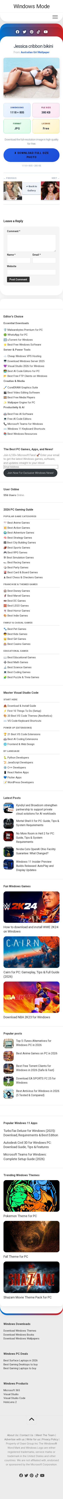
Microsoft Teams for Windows (25, 423)
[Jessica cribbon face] (50, 199)
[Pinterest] (31, 32)
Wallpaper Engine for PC (21, 402)
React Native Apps (18, 772)
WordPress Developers (21, 782)
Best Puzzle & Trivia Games (23, 677)
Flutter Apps (15, 777)
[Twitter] (24, 32)
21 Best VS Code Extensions (24, 734)
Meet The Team (45, 1435)
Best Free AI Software (20, 414)
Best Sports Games (19, 547)
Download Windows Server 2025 (26, 361)
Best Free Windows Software (24, 344)
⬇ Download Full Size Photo (31, 155)
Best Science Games (19, 667)
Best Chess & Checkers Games (24, 577)
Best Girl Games (17, 639)
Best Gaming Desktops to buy (21, 1364)
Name (11, 254)
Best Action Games (19, 527)
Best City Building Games (21, 542)
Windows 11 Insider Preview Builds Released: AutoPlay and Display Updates (35, 866)
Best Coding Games (19, 672)
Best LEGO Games (18, 605)
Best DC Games (17, 600)
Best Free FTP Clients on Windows (27, 376)
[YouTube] (45, 32)
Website (11, 266)
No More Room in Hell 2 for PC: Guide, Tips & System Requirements (35, 838)
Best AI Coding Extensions (23, 739)
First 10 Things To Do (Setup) (24, 710)
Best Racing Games (19, 562)
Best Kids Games (17, 634)
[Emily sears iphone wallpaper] (13, 199)
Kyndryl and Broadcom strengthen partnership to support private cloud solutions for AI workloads (36, 809)
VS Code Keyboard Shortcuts (24, 720)
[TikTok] (38, 32)
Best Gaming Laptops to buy (20, 1368)
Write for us (33, 1439)
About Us (12, 1435)
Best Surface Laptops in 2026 (21, 1360)
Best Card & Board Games (23, 572)
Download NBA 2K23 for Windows (27, 1017)
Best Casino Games (19, 644)
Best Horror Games (19, 610)
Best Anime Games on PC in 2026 (36, 1053)
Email (37, 254)
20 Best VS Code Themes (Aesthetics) (30, 715)
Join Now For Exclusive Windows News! (30, 472)
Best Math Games (18, 662)
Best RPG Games (17, 552)
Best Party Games (18, 567)
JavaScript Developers (20, 762)
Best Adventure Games (21, 532)
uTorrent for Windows (20, 339)
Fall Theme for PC (16, 1256)
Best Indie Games (18, 615)
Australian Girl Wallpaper (35, 52)
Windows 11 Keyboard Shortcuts (26, 428)
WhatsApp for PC (18, 334)
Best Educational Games (22, 657)
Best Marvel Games (19, 595)
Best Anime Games (19, 522)
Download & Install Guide (22, 705)
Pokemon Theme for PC (20, 1216)
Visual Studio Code (14, 1398)
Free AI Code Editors (19, 418)
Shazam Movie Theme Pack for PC (28, 1297)
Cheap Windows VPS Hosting (24, 356)
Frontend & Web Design (21, 744)
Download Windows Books (19, 1334)
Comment (13, 231)
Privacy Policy (50, 1439)
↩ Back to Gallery (31, 188)
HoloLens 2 (10, 1402)
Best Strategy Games (20, 537)
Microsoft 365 (12, 1390)
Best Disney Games (19, 590)
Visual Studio (11, 1394)
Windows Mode (31, 6)
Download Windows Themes (20, 1330)
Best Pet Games (17, 629)
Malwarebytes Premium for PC (25, 329)
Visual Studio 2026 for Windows (26, 366)
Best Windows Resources (22, 433)
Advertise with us (14, 1439)
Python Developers (18, 757)
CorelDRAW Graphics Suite (23, 387)
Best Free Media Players (21, 397)
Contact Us (26, 1435)
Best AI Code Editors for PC (24, 371)
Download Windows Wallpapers (21, 1338)
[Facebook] (17, 32)
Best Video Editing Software (24, 392)
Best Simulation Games (20, 557)
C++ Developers (17, 767)
